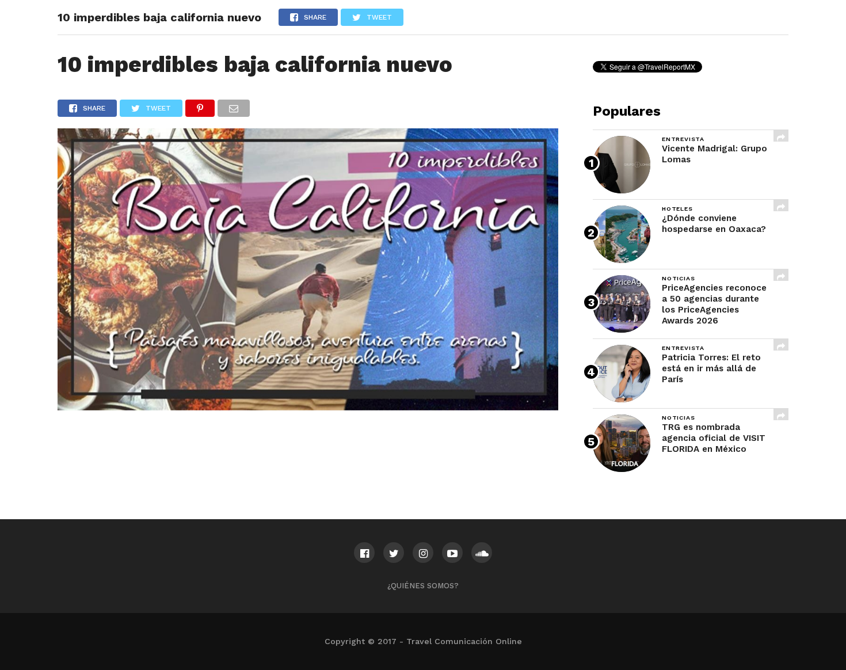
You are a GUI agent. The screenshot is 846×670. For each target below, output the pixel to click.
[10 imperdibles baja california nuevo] (308, 406)
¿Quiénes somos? (423, 585)
